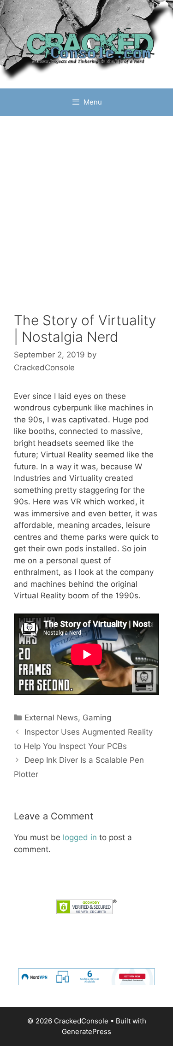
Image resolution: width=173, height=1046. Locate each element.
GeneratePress (86, 1031)
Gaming (97, 717)
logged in (80, 837)
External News (51, 717)
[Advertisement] (86, 220)
